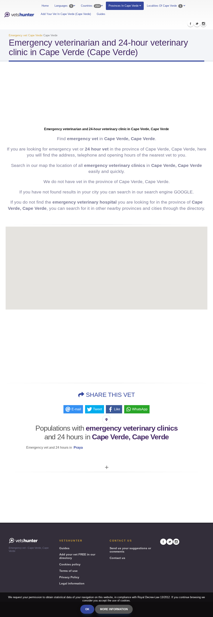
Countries (90, 5)
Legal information (71, 583)
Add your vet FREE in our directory (77, 556)
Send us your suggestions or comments (130, 550)
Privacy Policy (69, 577)
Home (45, 5)
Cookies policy (69, 564)
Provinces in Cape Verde (124, 5)
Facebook (190, 24)
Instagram (203, 24)
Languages (63, 5)
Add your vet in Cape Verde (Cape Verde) (66, 14)
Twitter (197, 24)
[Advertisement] (106, 98)
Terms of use (68, 570)
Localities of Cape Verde (164, 5)
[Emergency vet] (19, 14)
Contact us (117, 558)
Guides (101, 14)
